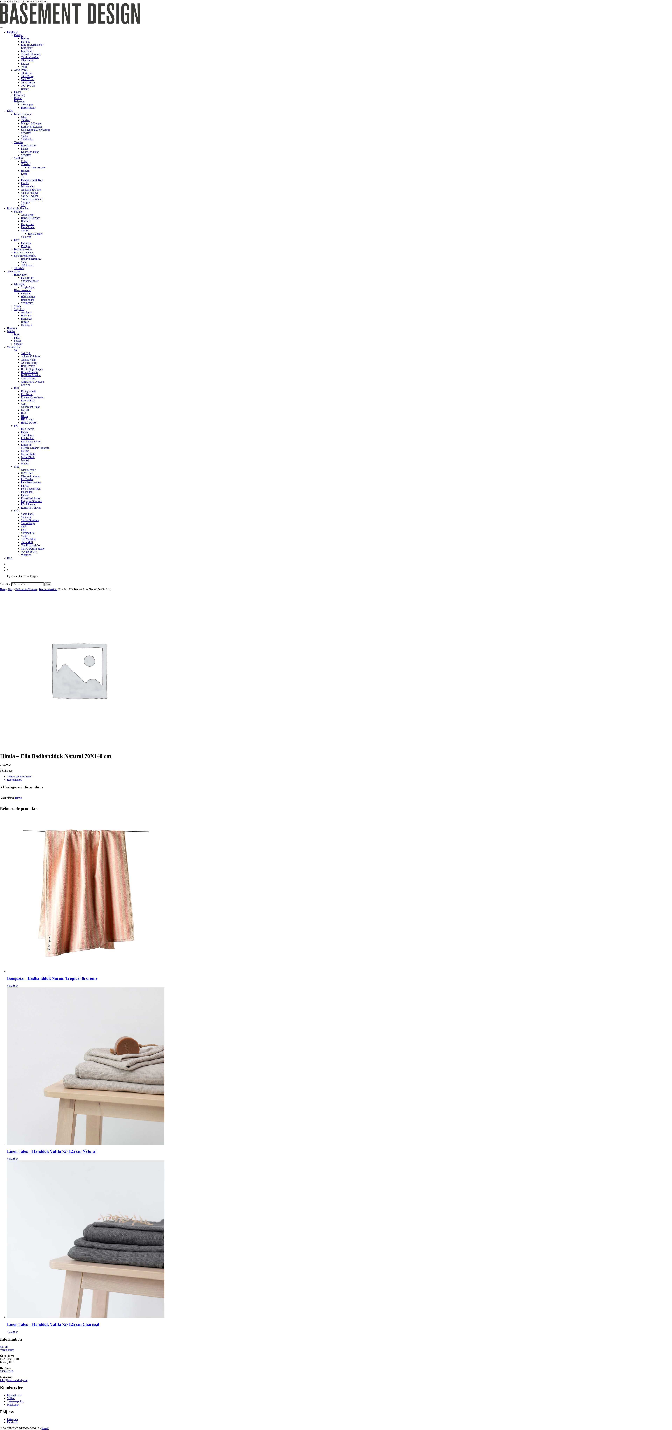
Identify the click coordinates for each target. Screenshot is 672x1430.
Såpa (23, 261)
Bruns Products (29, 372)
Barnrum (12, 328)
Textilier (18, 142)
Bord (17, 334)
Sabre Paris (27, 513)
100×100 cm (28, 85)
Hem (2, 589)
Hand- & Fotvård (30, 217)
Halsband (26, 315)
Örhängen (26, 324)
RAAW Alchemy (30, 498)
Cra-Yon (25, 384)
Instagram (12, 1419)
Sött (23, 205)
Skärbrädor (27, 139)
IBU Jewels (27, 428)
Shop (10, 589)
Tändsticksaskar (30, 57)
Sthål (24, 526)
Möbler (11, 331)
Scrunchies (27, 302)
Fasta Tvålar (28, 227)
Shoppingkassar (29, 280)
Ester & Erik (28, 400)
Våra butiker (7, 1349)
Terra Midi (27, 542)
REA (10, 557)
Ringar (25, 321)
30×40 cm (26, 73)
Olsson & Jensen (30, 476)
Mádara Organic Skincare (35, 447)
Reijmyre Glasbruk (31, 501)
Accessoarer (13, 271)
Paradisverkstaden (31, 482)
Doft (16, 239)
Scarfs (17, 306)
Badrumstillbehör (23, 252)
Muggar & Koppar (31, 123)
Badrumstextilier (23, 249)
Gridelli (25, 409)
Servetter (26, 132)
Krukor (25, 63)
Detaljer (18, 35)
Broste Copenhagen (32, 369)
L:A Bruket (27, 438)
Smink (24, 230)
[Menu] (1, 27)
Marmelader (27, 186)
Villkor (11, 1398)
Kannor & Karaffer (31, 126)
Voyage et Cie (29, 551)
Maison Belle (28, 454)
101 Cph (26, 353)
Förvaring (19, 95)
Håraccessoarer (22, 290)
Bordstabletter (28, 145)
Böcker (25, 38)
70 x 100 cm (28, 82)
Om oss (4, 1346)
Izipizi (24, 432)
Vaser (24, 66)
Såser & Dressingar (31, 199)
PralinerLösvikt (36, 167)
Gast (23, 403)
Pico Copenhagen (31, 488)
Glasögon (19, 284)
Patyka (25, 485)
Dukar (24, 148)
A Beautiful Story (30, 356)
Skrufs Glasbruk (30, 520)
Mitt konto (13, 1404)
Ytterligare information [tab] (19, 776)
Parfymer (26, 243)
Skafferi (18, 158)
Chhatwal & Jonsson (32, 381)
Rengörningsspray (31, 258)
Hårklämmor (28, 296)
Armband (26, 312)
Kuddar (18, 98)
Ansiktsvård (27, 214)
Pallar (17, 337)
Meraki (25, 460)
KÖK (10, 110)
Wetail (45, 1428)
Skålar (24, 136)
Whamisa (26, 554)
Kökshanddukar (30, 151)
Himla (24, 416)
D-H (16, 387)
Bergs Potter (28, 365)
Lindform (26, 444)
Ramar (24, 88)
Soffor (17, 340)
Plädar (17, 91)
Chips (24, 161)
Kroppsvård (27, 224)
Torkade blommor (31, 54)
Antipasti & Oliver (31, 189)
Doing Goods (28, 391)
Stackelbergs (28, 523)
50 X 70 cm (27, 79)
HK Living (27, 419)
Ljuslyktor (26, 47)
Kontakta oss (14, 1395)
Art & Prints (20, 69)
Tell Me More (28, 539)
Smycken (19, 309)
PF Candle (27, 479)
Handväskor (20, 274)
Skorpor (25, 202)
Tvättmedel (27, 265)
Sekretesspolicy (15, 1401)
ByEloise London (31, 375)
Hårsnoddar (27, 299)
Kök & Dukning (23, 113)
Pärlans (25, 495)
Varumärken (13, 347)
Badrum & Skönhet (18, 208)
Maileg (25, 450)
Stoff (23, 529)
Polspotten (27, 491)
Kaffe (24, 173)
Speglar (18, 343)
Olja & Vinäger (29, 192)
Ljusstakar (26, 51)
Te (22, 176)
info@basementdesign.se (13, 1380)
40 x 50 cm (27, 76)
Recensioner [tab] (14, 779)
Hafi (23, 413)
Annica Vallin (28, 359)
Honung (25, 170)
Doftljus (25, 41)
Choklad (25, 164)
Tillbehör (19, 268)
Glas (23, 117)
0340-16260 (6, 1371)
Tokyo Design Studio (33, 548)
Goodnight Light (30, 406)
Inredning (12, 32)
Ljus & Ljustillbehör (32, 44)
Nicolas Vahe (28, 469)
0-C (16, 350)
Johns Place (27, 435)
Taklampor (27, 104)
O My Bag (27, 472)
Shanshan (26, 517)
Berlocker (26, 318)
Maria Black (28, 457)
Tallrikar (25, 120)
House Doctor (29, 422)
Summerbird (28, 532)
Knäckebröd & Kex (32, 180)
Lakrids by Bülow (31, 441)
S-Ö (16, 510)
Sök (48, 584)
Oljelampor (27, 60)
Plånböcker (27, 277)
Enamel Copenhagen (32, 397)
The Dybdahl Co (30, 545)
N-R (16, 466)
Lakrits (25, 183)
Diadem (25, 293)
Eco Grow (27, 394)
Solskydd (26, 236)
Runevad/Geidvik (31, 507)
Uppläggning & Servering (35, 129)
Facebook (12, 1422)
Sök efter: (5, 584)
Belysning (19, 101)
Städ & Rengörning (25, 255)
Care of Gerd (28, 378)
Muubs (25, 463)
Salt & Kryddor (29, 195)
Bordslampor (28, 107)
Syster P (25, 535)
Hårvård (25, 221)
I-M (16, 425)
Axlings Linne (29, 362)
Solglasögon (28, 287)
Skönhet (18, 211)
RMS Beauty (35, 233)
